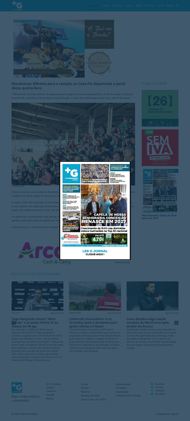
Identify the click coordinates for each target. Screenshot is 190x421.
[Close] (125, 166)
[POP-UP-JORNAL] (95, 163)
